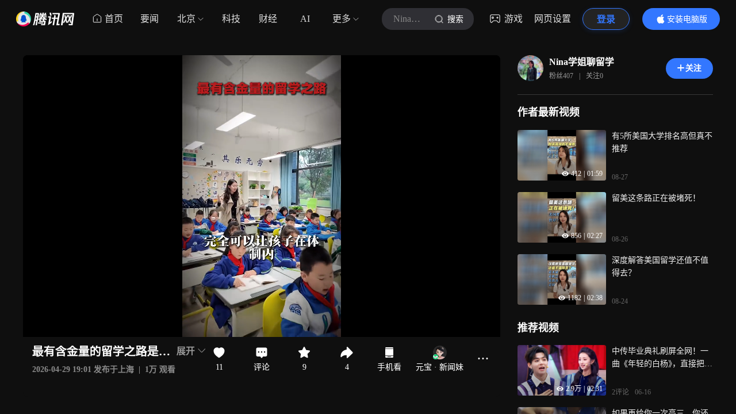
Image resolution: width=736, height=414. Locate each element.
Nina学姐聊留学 (581, 62)
